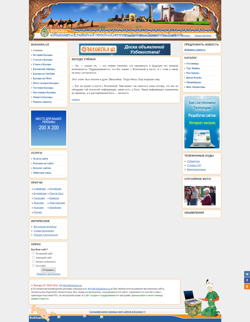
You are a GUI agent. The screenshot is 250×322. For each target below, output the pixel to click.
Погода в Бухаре (148, 35)
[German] (118, 34)
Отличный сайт (44, 253)
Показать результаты (48, 274)
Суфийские (40, 188)
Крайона (54, 198)
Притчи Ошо (56, 193)
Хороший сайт (44, 257)
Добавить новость (194, 49)
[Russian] (60, 34)
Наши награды (203, 35)
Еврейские (55, 207)
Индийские (55, 188)
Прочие (38, 212)
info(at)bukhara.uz (72, 285)
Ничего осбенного (46, 261)
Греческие (39, 198)
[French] (98, 34)
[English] (80, 34)
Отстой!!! (41, 266)
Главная (130, 35)
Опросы (185, 35)
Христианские (57, 203)
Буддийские (40, 193)
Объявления (169, 35)
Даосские (39, 203)
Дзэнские (39, 207)
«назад (76, 99)
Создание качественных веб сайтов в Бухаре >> (117, 311)
